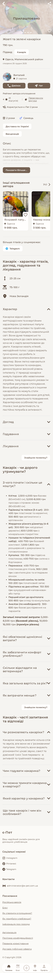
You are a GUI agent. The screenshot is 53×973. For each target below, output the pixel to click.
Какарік (21, 52)
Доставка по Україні (17, 126)
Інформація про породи (16, 924)
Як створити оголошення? (17, 913)
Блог (5, 907)
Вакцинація (12, 134)
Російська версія (11, 902)
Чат (41, 85)
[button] (22, 32)
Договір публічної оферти (17, 949)
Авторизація (9, 932)
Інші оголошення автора (16, 184)
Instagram (11, 858)
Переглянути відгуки (36, 99)
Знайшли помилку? (35, 457)
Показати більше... (16, 170)
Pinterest (11, 863)
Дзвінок (16, 85)
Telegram (15, 248)
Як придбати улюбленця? (16, 918)
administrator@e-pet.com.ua (22, 885)
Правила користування (15, 943)
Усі (45, 184)
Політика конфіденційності (17, 938)
